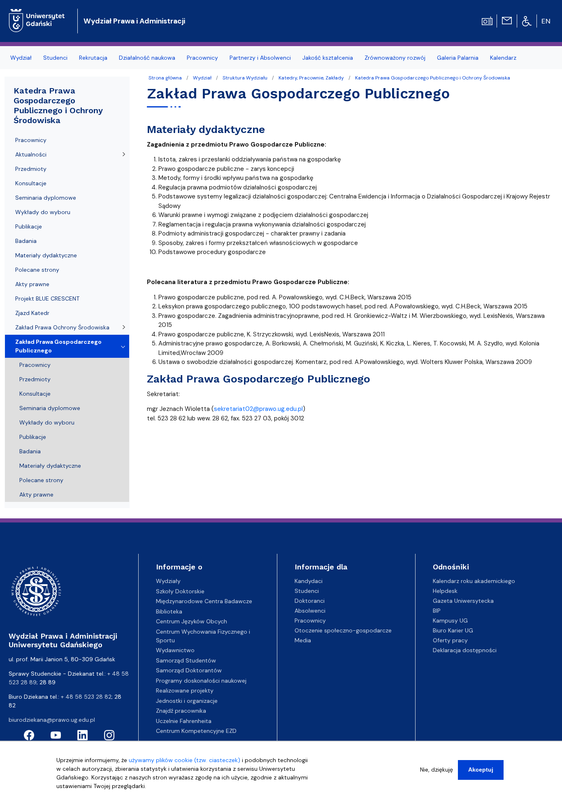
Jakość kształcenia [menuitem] (327, 57)
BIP (437, 610)
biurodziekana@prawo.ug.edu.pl (52, 719)
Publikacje (28, 226)
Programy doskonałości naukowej (201, 680)
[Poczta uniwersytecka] (507, 20)
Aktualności (30, 154)
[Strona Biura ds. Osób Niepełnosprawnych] (527, 20)
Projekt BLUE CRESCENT (47, 298)
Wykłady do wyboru (42, 212)
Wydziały (168, 581)
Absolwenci (310, 610)
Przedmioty (30, 169)
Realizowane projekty (185, 690)
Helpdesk (445, 591)
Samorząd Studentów (186, 660)
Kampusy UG (450, 620)
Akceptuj (480, 769)
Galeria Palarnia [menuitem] (457, 57)
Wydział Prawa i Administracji (134, 21)
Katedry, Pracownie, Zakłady (311, 78)
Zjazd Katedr (32, 313)
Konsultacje (30, 183)
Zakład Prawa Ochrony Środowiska (62, 327)
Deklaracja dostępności (465, 650)
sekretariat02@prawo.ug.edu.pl (258, 409)
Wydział (202, 78)
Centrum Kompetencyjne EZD (196, 731)
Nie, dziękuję (436, 769)
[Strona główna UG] (37, 14)
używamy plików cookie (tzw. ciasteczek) (184, 760)
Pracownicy (30, 140)
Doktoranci (310, 600)
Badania (26, 241)
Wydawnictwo (175, 650)
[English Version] (546, 21)
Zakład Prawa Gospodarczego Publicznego (58, 346)
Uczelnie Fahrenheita (183, 721)
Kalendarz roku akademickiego (474, 581)
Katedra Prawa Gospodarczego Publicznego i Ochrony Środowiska (432, 78)
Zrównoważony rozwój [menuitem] (395, 57)
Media (303, 640)
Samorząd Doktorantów (189, 670)
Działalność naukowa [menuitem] (147, 57)
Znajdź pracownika (181, 710)
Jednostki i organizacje (187, 700)
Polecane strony (37, 269)
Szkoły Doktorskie (180, 591)
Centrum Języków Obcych (191, 621)
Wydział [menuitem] (21, 57)
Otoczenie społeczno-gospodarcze (343, 630)
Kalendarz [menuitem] (503, 57)
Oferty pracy (450, 640)
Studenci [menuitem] (55, 57)
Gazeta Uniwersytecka (463, 600)
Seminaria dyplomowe (45, 197)
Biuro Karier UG (453, 630)
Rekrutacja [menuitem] (93, 57)
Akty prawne (32, 284)
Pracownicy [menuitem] (202, 57)
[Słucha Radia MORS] (487, 20)
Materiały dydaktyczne (46, 255)
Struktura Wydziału (245, 78)
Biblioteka (169, 611)
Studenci (307, 591)
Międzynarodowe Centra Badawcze (204, 601)
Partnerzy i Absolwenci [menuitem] (260, 57)
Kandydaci (309, 581)
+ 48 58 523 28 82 (86, 696)
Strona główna (165, 78)
